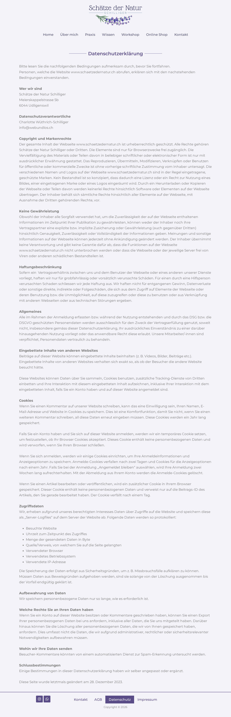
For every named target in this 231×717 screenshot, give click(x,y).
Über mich (69, 35)
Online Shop (157, 35)
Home (48, 35)
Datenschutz (120, 700)
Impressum (147, 700)
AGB (98, 700)
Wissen (108, 35)
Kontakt (181, 35)
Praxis (90, 35)
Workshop (130, 35)
